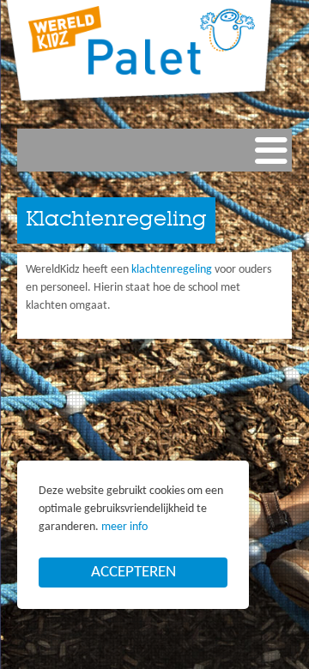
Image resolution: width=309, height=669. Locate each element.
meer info (124, 527)
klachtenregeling (171, 269)
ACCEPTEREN (133, 572)
